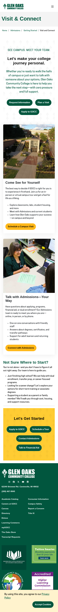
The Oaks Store (9, 532)
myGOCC (6, 527)
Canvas (5, 508)
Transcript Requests (11, 537)
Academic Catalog (10, 499)
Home (4, 31)
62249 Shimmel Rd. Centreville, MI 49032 (20, 487)
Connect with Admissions (21, 348)
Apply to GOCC (29, 112)
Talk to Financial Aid (29, 448)
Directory (6, 513)
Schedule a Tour (40, 429)
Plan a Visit (43, 102)
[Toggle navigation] (52, 6)
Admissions (15, 31)
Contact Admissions (29, 438)
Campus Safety (35, 504)
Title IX (31, 513)
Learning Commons (11, 523)
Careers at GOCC (9, 504)
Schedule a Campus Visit (20, 226)
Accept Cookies (43, 604)
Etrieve (5, 518)
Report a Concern (36, 508)
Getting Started (30, 31)
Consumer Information (38, 499)
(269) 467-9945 (8, 491)
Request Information (19, 102)
